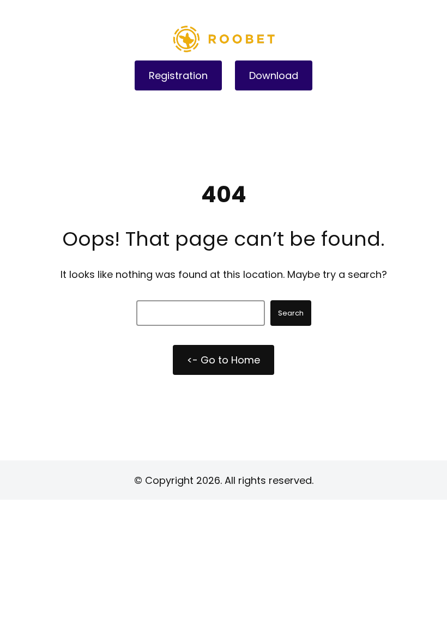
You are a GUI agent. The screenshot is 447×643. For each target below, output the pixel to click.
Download (273, 75)
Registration (178, 75)
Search (291, 313)
